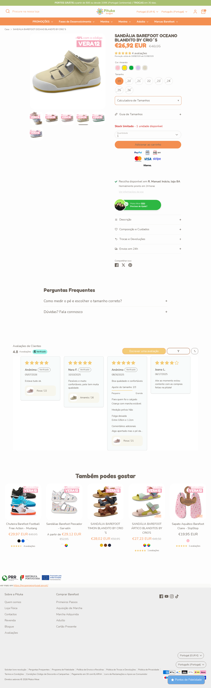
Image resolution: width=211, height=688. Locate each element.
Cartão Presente (66, 626)
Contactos (11, 614)
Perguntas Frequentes (39, 669)
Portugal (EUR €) (146, 11)
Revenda (10, 620)
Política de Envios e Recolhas (90, 669)
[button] (123, 53)
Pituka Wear (33, 679)
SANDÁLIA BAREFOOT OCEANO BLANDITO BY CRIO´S (39, 29)
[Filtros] (178, 351)
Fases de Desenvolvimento (75, 21)
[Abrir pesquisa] (8, 11)
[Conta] (195, 12)
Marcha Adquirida (67, 614)
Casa (7, 29)
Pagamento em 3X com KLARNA (87, 674)
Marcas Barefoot (164, 21)
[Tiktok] (177, 596)
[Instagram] (172, 596)
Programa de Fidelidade (63, 669)
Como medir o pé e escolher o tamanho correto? (83, 300)
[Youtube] (166, 596)
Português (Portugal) (172, 11)
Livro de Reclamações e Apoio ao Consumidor (125, 674)
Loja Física (11, 608)
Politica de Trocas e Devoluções (121, 669)
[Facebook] (161, 596)
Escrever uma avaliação (144, 351)
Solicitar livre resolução (15, 669)
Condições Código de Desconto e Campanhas (47, 674)
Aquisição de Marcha (69, 608)
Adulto (141, 21)
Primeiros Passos (67, 602)
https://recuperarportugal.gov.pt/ (31, 585)
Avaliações (11, 633)
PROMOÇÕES (41, 21)
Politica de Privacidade (148, 669)
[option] (68, 72)
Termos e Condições (14, 674)
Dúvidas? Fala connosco (63, 311)
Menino (123, 21)
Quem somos (13, 602)
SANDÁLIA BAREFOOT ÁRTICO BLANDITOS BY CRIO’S (146, 528)
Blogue (9, 626)
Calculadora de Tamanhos (133, 100)
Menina (105, 21)
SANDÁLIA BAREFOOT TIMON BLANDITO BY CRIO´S (105, 528)
